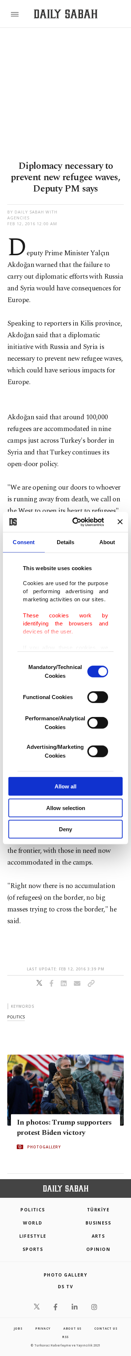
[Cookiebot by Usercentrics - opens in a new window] (76, 522)
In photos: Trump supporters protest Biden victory (64, 1127)
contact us (105, 1328)
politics (16, 1016)
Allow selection (65, 808)
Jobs (18, 1328)
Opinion (98, 1249)
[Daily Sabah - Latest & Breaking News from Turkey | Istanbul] (66, 14)
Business (98, 1223)
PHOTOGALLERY (44, 1146)
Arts (98, 1236)
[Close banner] (120, 521)
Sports (33, 1249)
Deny (65, 829)
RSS (65, 1337)
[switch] (97, 697)
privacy (43, 1328)
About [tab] (107, 542)
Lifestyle (33, 1236)
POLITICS (32, 1210)
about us (72, 1328)
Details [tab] (66, 542)
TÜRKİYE (98, 1210)
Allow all (65, 786)
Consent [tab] (24, 542)
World (32, 1223)
